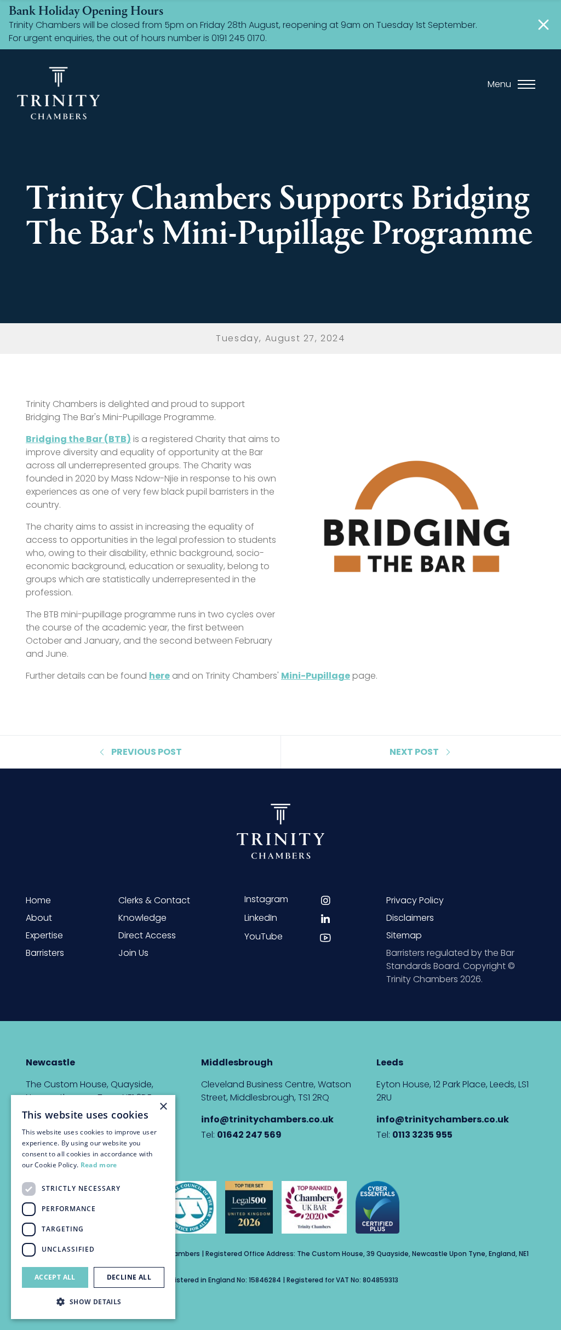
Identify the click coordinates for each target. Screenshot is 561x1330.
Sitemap (404, 935)
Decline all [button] (129, 1277)
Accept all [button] (55, 1277)
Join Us (133, 953)
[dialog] (93, 1207)
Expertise (44, 935)
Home (38, 900)
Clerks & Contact (154, 900)
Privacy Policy (415, 900)
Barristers (45, 953)
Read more (99, 1165)
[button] (93, 1301)
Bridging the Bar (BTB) (78, 439)
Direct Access (147, 935)
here (159, 675)
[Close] (543, 24)
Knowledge (142, 917)
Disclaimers (410, 917)
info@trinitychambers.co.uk (267, 1119)
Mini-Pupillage (315, 675)
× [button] (163, 1107)
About (39, 917)
